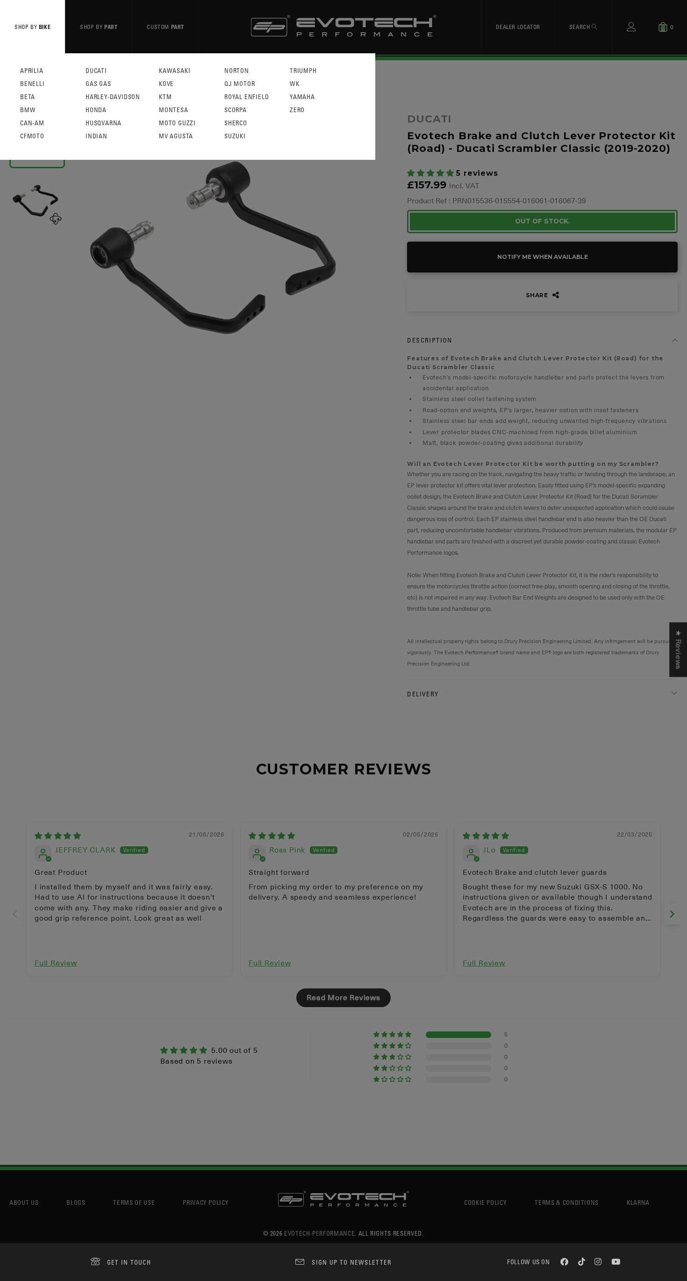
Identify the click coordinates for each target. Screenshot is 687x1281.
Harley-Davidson (113, 96)
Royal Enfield (246, 96)
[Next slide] (672, 913)
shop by (32, 26)
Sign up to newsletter (351, 1262)
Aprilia (31, 70)
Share (538, 295)
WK (295, 83)
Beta (27, 96)
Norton (236, 70)
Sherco (235, 123)
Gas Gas (98, 83)
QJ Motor (239, 83)
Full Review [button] (56, 963)
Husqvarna (104, 123)
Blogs (75, 1202)
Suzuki (235, 136)
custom (165, 26)
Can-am (32, 123)
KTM (165, 96)
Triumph (303, 70)
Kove (166, 83)
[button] (431, 173)
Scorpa (235, 110)
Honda (96, 110)
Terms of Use (134, 1202)
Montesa (173, 110)
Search (580, 26)
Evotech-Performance (319, 1233)
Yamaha (302, 96)
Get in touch (129, 1262)
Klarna (638, 1202)
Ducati (96, 70)
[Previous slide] (14, 913)
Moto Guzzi (177, 123)
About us (23, 1202)
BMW (28, 110)
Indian (96, 136)
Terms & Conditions (567, 1202)
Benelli (32, 83)
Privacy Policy (206, 1202)
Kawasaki (174, 70)
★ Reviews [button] (678, 649)
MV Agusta (176, 136)
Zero (297, 110)
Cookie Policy (485, 1202)
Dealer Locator (518, 26)
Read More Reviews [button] (343, 997)
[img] (58, 836)
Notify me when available (542, 256)
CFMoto (32, 136)
